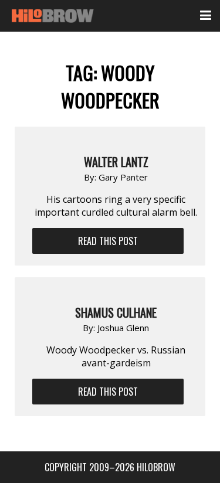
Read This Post (108, 241)
